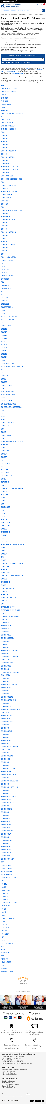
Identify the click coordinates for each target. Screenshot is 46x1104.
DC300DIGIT (5, 270)
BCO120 (4, 135)
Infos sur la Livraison (8, 1073)
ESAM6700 (5, 843)
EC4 (2, 388)
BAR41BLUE (5, 120)
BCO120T (4, 138)
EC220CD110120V (7, 319)
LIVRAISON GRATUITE (8, 1)
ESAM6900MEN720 (8, 859)
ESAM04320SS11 (7, 638)
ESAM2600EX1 (6, 687)
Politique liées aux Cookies (10, 1084)
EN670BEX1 (5, 582)
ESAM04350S (6, 644)
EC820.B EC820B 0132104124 (12, 488)
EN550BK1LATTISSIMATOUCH (12, 544)
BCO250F (4, 145)
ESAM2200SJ (6, 666)
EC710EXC (5, 482)
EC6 (2, 429)
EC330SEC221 (6, 385)
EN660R (4, 569)
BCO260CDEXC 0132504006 (11, 179)
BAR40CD (4, 101)
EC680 (3, 438)
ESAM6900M (5, 856)
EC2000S (4, 301)
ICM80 (3, 921)
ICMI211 (4, 924)
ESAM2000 (5, 647)
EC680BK (4, 444)
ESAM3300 (5, 728)
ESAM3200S (5, 719)
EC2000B (4, 298)
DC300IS (4, 273)
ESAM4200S (5, 765)
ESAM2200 (5, 654)
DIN (2, 282)
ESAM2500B (5, 678)
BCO (3, 132)
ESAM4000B (5, 753)
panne (28, 68)
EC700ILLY (5, 473)
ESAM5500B (5, 815)
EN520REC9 (5, 523)
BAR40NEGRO (6, 104)
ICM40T (4, 915)
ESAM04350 (5, 641)
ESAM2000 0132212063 (9, 650)
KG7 (2, 937)
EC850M (4, 501)
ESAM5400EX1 (6, 800)
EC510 (3, 419)
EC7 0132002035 (7, 463)
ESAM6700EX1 (6, 846)
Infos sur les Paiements (9, 1074)
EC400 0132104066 (8, 391)
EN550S (4, 551)
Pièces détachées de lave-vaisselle (13, 1056)
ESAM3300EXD (6, 731)
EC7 (2, 460)
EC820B (4, 491)
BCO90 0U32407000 (8, 257)
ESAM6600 (5, 837)
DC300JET (5, 279)
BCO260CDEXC (7, 176)
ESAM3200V (5, 725)
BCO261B (4, 188)
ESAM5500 (5, 812)
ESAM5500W (6, 834)
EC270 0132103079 (8, 363)
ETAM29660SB (6, 875)
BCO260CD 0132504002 (10, 166)
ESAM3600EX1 (6, 740)
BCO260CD (5, 163)
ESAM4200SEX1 (7, 771)
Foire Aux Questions (8, 1071)
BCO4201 (4, 248)
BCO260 (4, 154)
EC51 (3, 416)
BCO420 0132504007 (8, 245)
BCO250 (4, 141)
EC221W (4, 335)
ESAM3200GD (6, 715)
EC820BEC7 (5, 494)
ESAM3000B (5, 694)
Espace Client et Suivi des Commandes (14, 1069)
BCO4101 (4, 235)
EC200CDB (5, 304)
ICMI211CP (5, 934)
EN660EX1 (5, 566)
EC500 (3, 413)
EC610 (3, 432)
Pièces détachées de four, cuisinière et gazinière (17, 1063)
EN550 (3, 538)
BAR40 (3, 95)
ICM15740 (4, 896)
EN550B (4, 541)
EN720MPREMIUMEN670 (10, 610)
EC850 (3, 498)
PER (2, 965)
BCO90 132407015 (7, 260)
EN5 (2, 510)
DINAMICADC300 (7, 288)
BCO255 (4, 148)
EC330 (3, 379)
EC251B (4, 354)
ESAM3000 (5, 691)
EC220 (3, 310)
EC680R (4, 454)
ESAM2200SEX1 (7, 663)
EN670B (4, 579)
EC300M (4, 373)
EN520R (4, 519)
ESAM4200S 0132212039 (10, 768)
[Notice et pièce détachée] (3, 6)
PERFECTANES (7, 971)
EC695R (4, 457)
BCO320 (4, 223)
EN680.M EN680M (7, 588)
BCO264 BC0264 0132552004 (11, 210)
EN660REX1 (5, 573)
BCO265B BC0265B (8, 220)
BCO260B (4, 160)
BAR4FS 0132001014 (8, 126)
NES (2, 956)
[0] (42, 5)
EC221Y (4, 338)
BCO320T (4, 226)
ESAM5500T (5, 828)
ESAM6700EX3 (6, 853)
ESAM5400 (5, 793)
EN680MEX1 (5, 594)
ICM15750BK (5, 906)
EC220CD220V (6, 323)
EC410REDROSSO (8, 401)
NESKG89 (4, 959)
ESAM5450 (5, 806)
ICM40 (3, 912)
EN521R (4, 535)
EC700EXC (5, 469)
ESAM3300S (5, 734)
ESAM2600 (5, 681)
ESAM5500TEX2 (7, 831)
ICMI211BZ (5, 931)
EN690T (4, 601)
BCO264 (4, 207)
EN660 (3, 560)
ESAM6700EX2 (6, 850)
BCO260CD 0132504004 (10, 170)
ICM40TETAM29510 (8, 918)
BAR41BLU (5, 110)
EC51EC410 (5, 426)
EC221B (4, 329)
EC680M (4, 448)
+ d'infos (28, 1093)
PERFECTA (5, 968)
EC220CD (4, 313)
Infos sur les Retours (8, 1087)
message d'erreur (18, 73)
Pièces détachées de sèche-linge (12, 1060)
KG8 (2, 946)
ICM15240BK (5, 890)
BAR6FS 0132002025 (8, 129)
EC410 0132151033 (8, 394)
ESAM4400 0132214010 (9, 787)
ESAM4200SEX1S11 (8, 775)
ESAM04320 (5, 632)
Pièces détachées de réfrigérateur (12, 1061)
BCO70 (3, 254)
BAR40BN (4, 98)
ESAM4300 (5, 778)
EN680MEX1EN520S (8, 598)
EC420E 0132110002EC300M (11, 407)
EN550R (4, 548)
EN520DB (4, 516)
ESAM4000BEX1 (7, 756)
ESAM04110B (6, 625)
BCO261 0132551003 (8, 185)
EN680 (3, 585)
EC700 (3, 466)
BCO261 (4, 182)
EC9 (2, 504)
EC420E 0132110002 (8, 404)
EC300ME (4, 376)
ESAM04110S (6, 629)
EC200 (3, 294)
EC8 (2, 485)
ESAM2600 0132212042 (9, 684)
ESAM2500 (5, 669)
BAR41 (3, 107)
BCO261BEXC (6, 198)
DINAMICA (5, 285)
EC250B (4, 344)
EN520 (3, 513)
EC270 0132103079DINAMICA (12, 366)
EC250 (3, 341)
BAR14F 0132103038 (8, 92)
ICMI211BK (5, 928)
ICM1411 (4, 884)
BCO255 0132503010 (8, 151)
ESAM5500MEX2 (7, 821)
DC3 (2, 263)
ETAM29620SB (6, 871)
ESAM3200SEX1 (7, 722)
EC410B (4, 398)
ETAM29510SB (6, 868)
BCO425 (4, 251)
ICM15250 (4, 893)
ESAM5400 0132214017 (9, 796)
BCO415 (4, 238)
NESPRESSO (6, 962)
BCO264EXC (5, 216)
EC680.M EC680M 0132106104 (12, 441)
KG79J (3, 940)
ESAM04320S (6, 635)
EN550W (4, 554)
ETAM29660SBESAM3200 (10, 878)
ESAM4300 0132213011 (9, 781)
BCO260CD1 (5, 173)
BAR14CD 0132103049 (9, 89)
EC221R (4, 332)
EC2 (2, 291)
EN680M (4, 591)
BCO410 (4, 229)
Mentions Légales (7, 1083)
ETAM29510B (6, 865)
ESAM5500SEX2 (7, 825)
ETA (2, 862)
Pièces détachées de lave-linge (12, 1058)
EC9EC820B (5, 507)
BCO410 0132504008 (8, 232)
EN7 (2, 604)
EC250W (4, 348)
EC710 (3, 479)
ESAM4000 (5, 744)
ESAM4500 (5, 790)
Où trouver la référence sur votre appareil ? (16, 62)
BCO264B (4, 213)
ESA (2, 613)
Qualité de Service (8, 1086)
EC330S (4, 382)
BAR (2, 85)
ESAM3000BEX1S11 (8, 700)
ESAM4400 (5, 784)
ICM (2, 881)
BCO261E (4, 201)
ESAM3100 (5, 703)
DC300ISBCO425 (7, 276)
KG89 (3, 949)
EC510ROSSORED (8, 423)
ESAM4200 (5, 762)
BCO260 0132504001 (8, 157)
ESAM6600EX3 (6, 840)
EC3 (2, 369)
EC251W (4, 357)
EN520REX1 (5, 526)
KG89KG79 (5, 953)
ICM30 (3, 909)
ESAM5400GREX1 (8, 803)
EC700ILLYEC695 (7, 476)
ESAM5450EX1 (6, 809)
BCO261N (4, 204)
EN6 (2, 557)
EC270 (3, 360)
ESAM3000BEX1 (7, 697)
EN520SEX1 (5, 532)
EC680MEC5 (5, 451)
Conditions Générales (8, 1081)
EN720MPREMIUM (8, 607)
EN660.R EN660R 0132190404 (12, 563)
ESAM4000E (5, 759)
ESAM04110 (5, 622)
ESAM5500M (5, 818)
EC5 (2, 410)
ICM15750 (4, 900)
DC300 (3, 266)
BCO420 (4, 241)
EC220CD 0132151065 (9, 316)
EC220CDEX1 (6, 326)
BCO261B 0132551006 (9, 191)
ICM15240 (4, 887)
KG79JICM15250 (7, 943)
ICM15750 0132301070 (9, 903)
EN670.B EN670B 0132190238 (12, 576)
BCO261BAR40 (6, 195)
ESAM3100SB (6, 706)
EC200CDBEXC (7, 307)
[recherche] (43, 10)
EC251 (3, 351)
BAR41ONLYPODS (8, 123)
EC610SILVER (6, 435)
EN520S (4, 529)
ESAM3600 (5, 737)
